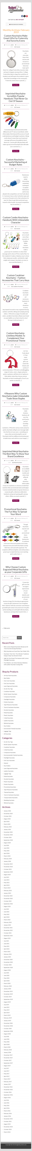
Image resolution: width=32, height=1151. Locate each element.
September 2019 (8, 999)
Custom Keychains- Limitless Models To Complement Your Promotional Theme (15, 337)
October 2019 (7, 996)
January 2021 (7, 957)
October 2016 (7, 1092)
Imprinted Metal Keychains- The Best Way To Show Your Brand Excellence (15, 454)
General (18, 47)
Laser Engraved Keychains (11, 686)
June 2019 (6, 1007)
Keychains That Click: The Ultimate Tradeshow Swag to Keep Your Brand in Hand (16, 654)
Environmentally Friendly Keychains (13, 755)
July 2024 (6, 845)
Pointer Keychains (8, 702)
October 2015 (7, 1121)
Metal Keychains (18, 462)
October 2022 (7, 901)
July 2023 (6, 877)
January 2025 (7, 829)
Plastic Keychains (8, 715)
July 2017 (6, 1068)
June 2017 (6, 1071)
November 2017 (8, 1057)
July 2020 (6, 972)
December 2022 (8, 896)
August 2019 (7, 1002)
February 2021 (8, 954)
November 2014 (8, 1126)
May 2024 (6, 850)
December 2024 (8, 832)
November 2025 (8, 813)
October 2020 (7, 965)
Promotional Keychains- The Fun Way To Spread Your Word (15, 511)
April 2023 (6, 885)
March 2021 (7, 951)
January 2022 (7, 925)
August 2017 (7, 1065)
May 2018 (6, 1041)
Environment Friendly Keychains (12, 728)
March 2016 (7, 1110)
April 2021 (6, 949)
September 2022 (8, 903)
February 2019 (8, 1018)
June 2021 (6, 943)
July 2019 (6, 1004)
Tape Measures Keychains (11, 704)
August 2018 (7, 1034)
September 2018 (8, 1031)
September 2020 (8, 967)
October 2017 (7, 1060)
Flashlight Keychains (9, 699)
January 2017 (7, 1084)
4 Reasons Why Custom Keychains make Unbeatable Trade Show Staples (15, 396)
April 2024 (6, 853)
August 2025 (7, 819)
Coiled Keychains (8, 718)
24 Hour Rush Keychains (10, 675)
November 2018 (8, 1026)
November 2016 (8, 1089)
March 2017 (7, 1079)
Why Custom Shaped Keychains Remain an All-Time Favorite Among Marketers (16, 647)
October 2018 (7, 1028)
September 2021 (8, 935)
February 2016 (8, 1113)
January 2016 (7, 1116)
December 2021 (8, 927)
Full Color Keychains (9, 683)
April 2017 (6, 1076)
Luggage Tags (7, 731)
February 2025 (8, 826)
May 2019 (6, 1010)
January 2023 (7, 893)
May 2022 (6, 914)
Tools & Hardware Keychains (11, 707)
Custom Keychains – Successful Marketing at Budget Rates (15, 162)
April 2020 (6, 980)
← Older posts (6, 628)
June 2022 (6, 911)
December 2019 (8, 991)
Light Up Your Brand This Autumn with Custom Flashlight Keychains (16, 659)
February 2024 (8, 858)
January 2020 (7, 988)
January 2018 (7, 1052)
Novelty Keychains (9, 710)
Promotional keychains (10, 787)
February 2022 (8, 922)
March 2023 (7, 888)
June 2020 (6, 975)
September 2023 (8, 872)
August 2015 (7, 1124)
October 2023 (7, 869)
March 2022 (7, 919)
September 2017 (8, 1063)
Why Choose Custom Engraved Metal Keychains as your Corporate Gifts (15, 569)
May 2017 (6, 1073)
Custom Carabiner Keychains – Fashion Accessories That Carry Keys (15, 278)
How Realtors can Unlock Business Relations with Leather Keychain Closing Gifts (15, 663)
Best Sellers (7, 678)
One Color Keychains (9, 681)
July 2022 (6, 909)
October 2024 (7, 837)
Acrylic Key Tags (8, 688)
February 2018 (8, 1049)
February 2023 (8, 890)
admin (12, 45)
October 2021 (7, 933)
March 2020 (7, 983)
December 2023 (8, 864)
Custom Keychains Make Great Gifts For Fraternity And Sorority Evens (15, 38)
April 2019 (6, 1012)
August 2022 (7, 906)
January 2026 (7, 811)
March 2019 (7, 1015)
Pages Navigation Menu (17, 24)
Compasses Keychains (10, 696)
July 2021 (6, 941)
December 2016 (8, 1087)
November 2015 (8, 1118)
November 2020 (8, 962)
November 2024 (8, 834)
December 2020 (8, 959)
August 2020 (7, 970)
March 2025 (7, 824)
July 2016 (6, 1100)
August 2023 (7, 874)
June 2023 (6, 880)
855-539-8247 (20, 19)
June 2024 (6, 848)
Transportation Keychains (11, 797)
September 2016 (8, 1095)
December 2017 (8, 1055)
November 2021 (8, 930)
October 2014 (7, 1129)
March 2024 (7, 856)
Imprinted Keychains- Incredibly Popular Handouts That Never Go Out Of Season (16, 97)
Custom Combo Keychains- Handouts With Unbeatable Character (16, 220)
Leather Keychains (9, 720)
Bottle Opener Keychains (10, 694)
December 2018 (8, 1023)
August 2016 (7, 1097)
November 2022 (8, 898)
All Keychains (7, 734)
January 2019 (7, 1020)
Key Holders (7, 726)
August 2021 (7, 938)
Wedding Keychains (9, 800)
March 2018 (7, 1047)
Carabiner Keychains (18, 286)
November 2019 (8, 994)
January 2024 (7, 861)
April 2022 (6, 917)
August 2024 (7, 842)
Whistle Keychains (9, 723)
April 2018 (6, 1044)
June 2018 (6, 1039)
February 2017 (8, 1081)
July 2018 (6, 1036)
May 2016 (6, 1105)
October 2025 (7, 816)
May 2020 (6, 978)
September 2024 (8, 840)
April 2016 (6, 1108)
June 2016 (6, 1103)
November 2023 (8, 866)
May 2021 (6, 946)
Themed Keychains (9, 792)
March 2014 (7, 1132)
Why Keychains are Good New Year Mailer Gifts (16, 651)
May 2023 (6, 882)
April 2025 (6, 821)
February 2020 (8, 986)
